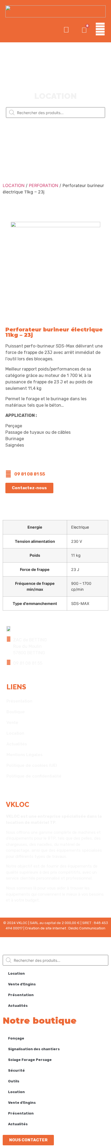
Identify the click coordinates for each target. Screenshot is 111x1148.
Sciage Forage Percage (30, 1060)
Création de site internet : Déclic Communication (65, 928)
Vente (12, 722)
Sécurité (16, 1070)
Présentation (19, 701)
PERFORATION (43, 185)
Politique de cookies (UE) (31, 765)
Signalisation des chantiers (34, 1049)
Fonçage (16, 1038)
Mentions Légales (24, 754)
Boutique (15, 711)
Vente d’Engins (22, 984)
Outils (13, 1081)
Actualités (16, 744)
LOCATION (14, 185)
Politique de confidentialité (33, 776)
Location (15, 733)
